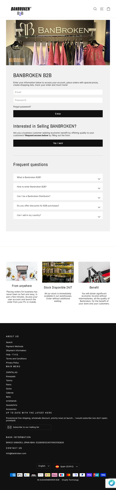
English (42, 466)
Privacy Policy (12, 362)
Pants (8, 384)
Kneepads (10, 376)
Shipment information (16, 350)
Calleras (9, 392)
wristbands (11, 401)
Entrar (58, 113)
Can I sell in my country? (29, 215)
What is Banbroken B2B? (29, 177)
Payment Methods (14, 346)
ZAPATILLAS (11, 372)
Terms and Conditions (16, 358)
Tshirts (9, 380)
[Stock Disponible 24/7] (58, 272)
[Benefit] (94, 272)
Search (9, 342)
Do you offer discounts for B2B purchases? (38, 205)
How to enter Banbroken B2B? (32, 186)
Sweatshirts (11, 405)
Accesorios (11, 409)
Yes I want (58, 143)
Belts (8, 397)
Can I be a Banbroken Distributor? (33, 196)
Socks (9, 388)
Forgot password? (22, 106)
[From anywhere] (22, 271)
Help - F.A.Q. (12, 354)
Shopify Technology (70, 480)
